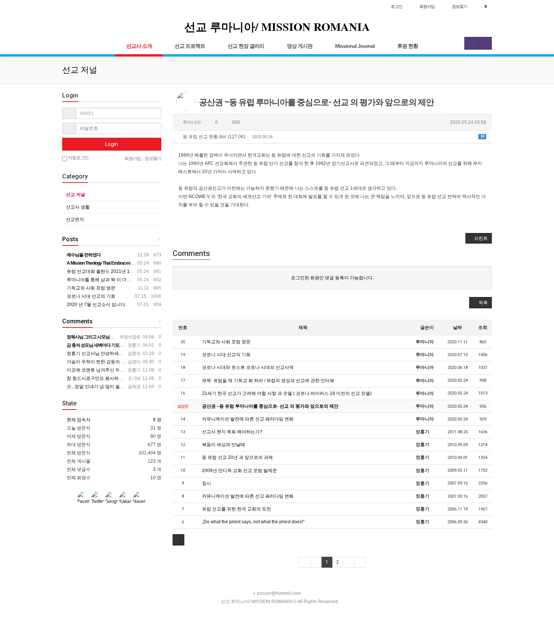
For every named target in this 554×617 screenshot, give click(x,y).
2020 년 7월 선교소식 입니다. (96, 304)
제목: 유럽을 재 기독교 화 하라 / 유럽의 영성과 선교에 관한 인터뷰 (267, 380)
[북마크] (85, 6)
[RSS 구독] (101, 6)
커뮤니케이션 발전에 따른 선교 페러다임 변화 (247, 419)
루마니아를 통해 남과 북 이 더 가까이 (103, 279)
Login (111, 144)
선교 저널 (75, 194)
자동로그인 (78, 157)
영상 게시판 (299, 46)
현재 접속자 (78, 419)
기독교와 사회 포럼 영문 (226, 341)
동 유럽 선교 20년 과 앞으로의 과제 (237, 457)
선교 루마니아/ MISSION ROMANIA (277, 26)
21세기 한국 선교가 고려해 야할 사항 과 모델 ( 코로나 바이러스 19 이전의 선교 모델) (286, 393)
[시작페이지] (70, 6)
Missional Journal (355, 46)
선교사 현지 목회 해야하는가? (231, 431)
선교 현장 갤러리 (246, 46)
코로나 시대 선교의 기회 (226, 354)
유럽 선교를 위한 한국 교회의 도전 (236, 509)
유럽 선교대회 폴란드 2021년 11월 (101, 271)
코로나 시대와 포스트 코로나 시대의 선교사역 (247, 367)
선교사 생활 (78, 207)
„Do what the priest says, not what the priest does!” (253, 521)
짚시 (206, 483)
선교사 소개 (139, 46)
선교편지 (75, 219)
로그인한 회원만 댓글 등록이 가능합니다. (332, 277)
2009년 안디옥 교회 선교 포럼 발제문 (239, 470)
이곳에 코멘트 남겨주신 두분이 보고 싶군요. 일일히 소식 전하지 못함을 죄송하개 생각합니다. (159, 370)
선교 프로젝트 (189, 46)
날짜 (457, 327)
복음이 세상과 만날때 (223, 444)
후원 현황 (407, 46)
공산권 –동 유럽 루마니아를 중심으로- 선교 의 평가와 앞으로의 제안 (269, 406)
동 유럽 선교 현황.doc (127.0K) (333, 136)
